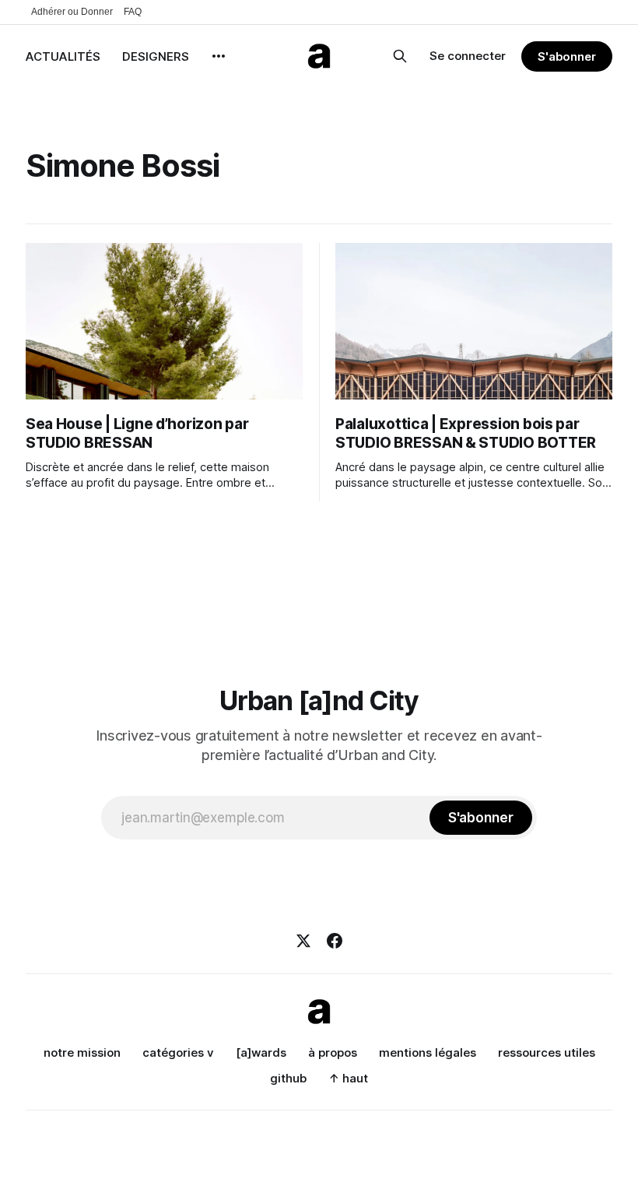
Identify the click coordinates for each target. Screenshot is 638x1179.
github (288, 1078)
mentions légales (427, 1052)
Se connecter (467, 55)
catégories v (178, 1052)
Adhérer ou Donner (72, 11)
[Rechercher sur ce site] (399, 56)
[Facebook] (334, 940)
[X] (303, 940)
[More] (218, 56)
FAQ (133, 11)
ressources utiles (546, 1052)
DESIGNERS (155, 56)
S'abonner (567, 56)
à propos (332, 1052)
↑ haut (348, 1078)
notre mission (82, 1052)
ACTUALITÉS (63, 56)
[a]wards (261, 1052)
